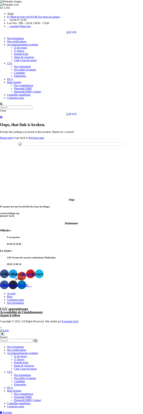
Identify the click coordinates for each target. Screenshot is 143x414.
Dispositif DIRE (23, 88)
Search (3, 337)
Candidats (19, 72)
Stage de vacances (24, 57)
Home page (6, 137)
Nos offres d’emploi (25, 69)
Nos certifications (16, 41)
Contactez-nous (15, 97)
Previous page (36, 137)
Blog (9, 296)
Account (7, 412)
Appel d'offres (10, 315)
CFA (9, 63)
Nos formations (15, 38)
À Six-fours (20, 47)
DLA (10, 79)
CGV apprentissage (14, 309)
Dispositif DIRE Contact (27, 91)
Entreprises (20, 75)
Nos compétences (23, 85)
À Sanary (19, 50)
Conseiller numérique (19, 94)
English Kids (21, 53)
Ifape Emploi (14, 82)
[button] (5, 7)
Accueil (11, 293)
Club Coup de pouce (25, 60)
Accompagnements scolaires (22, 44)
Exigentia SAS (70, 321)
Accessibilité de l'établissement (21, 312)
